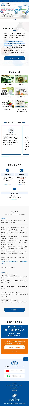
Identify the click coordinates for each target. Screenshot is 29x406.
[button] (1, 11)
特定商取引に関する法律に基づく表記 (14, 386)
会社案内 (14, 383)
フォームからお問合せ (14, 347)
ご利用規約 (14, 390)
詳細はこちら (7, 184)
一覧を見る (14, 309)
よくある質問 (14, 351)
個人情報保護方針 (14, 388)
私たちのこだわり (14, 58)
